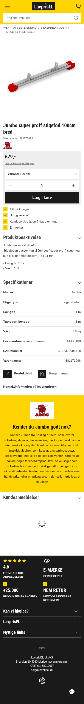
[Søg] (76, 17)
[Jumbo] (7, 145)
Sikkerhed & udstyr (55, 27)
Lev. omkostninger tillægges (19, 163)
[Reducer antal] (10, 185)
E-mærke (52, 572)
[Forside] (43, 6)
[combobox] (42, 174)
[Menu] (7, 6)
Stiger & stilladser (20, 31)
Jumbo (76, 292)
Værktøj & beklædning (20, 27)
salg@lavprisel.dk (42, 669)
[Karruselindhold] (42, 78)
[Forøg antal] (73, 185)
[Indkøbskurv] (78, 6)
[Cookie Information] (42, 680)
